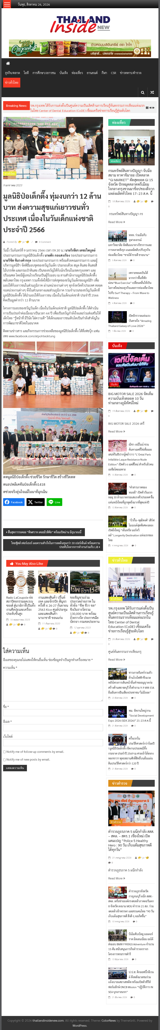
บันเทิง (64, 73)
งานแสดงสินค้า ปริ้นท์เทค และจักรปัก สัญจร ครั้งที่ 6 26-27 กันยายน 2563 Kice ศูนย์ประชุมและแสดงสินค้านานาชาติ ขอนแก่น (53, 607)
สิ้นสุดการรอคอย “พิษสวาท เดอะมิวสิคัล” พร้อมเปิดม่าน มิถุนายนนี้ (45, 532)
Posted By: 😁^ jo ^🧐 (17, 242)
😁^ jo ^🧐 (14, 624)
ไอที (26, 73)
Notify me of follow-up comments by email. (35, 751)
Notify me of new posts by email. (28, 759)
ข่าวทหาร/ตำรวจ (130, 73)
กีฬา (104, 73)
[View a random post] (152, 92)
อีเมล (7, 721)
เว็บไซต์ (8, 736)
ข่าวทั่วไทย (11, 82)
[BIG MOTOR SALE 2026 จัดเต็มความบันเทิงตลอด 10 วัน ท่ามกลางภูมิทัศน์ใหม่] (131, 370)
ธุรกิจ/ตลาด (12, 73)
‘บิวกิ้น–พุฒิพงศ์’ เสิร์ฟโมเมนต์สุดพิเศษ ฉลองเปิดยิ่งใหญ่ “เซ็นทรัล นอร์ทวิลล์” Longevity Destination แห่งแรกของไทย (131, 530)
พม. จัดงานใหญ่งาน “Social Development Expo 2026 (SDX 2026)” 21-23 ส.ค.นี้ (131, 715)
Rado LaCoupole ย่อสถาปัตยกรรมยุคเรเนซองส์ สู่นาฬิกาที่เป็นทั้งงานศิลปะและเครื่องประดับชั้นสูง (20, 605)
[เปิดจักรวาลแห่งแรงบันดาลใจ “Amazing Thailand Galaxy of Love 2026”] (117, 317)
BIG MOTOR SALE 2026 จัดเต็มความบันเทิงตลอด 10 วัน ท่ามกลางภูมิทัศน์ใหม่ (130, 398)
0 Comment (44, 241)
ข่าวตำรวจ (116, 821)
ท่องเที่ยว (77, 73)
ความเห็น (10, 667)
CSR (113, 73)
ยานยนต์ (92, 73)
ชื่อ (6, 707)
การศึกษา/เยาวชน (44, 73)
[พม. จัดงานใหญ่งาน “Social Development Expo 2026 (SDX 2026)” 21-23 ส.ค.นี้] (117, 711)
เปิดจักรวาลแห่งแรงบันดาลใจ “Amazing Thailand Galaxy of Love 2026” (129, 320)
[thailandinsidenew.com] (8, 63)
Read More (115, 222)
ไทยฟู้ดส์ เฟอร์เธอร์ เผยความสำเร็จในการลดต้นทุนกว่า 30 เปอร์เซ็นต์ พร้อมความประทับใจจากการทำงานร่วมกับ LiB (55, 545)
